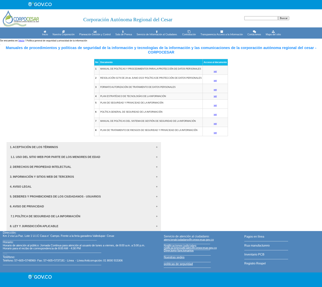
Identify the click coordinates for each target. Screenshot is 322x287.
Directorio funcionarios (179, 250)
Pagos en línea (254, 236)
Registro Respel (255, 263)
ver (215, 71)
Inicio (45, 34)
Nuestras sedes (174, 257)
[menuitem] (44, 33)
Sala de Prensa (123, 34)
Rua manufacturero (257, 245)
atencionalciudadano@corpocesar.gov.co (189, 239)
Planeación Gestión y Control (95, 34)
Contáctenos (254, 34)
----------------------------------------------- (266, 241)
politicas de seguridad (178, 264)
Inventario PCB (254, 254)
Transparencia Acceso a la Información (222, 34)
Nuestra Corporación (64, 34)
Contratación (189, 34)
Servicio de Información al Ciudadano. (157, 34)
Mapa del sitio (273, 34)
